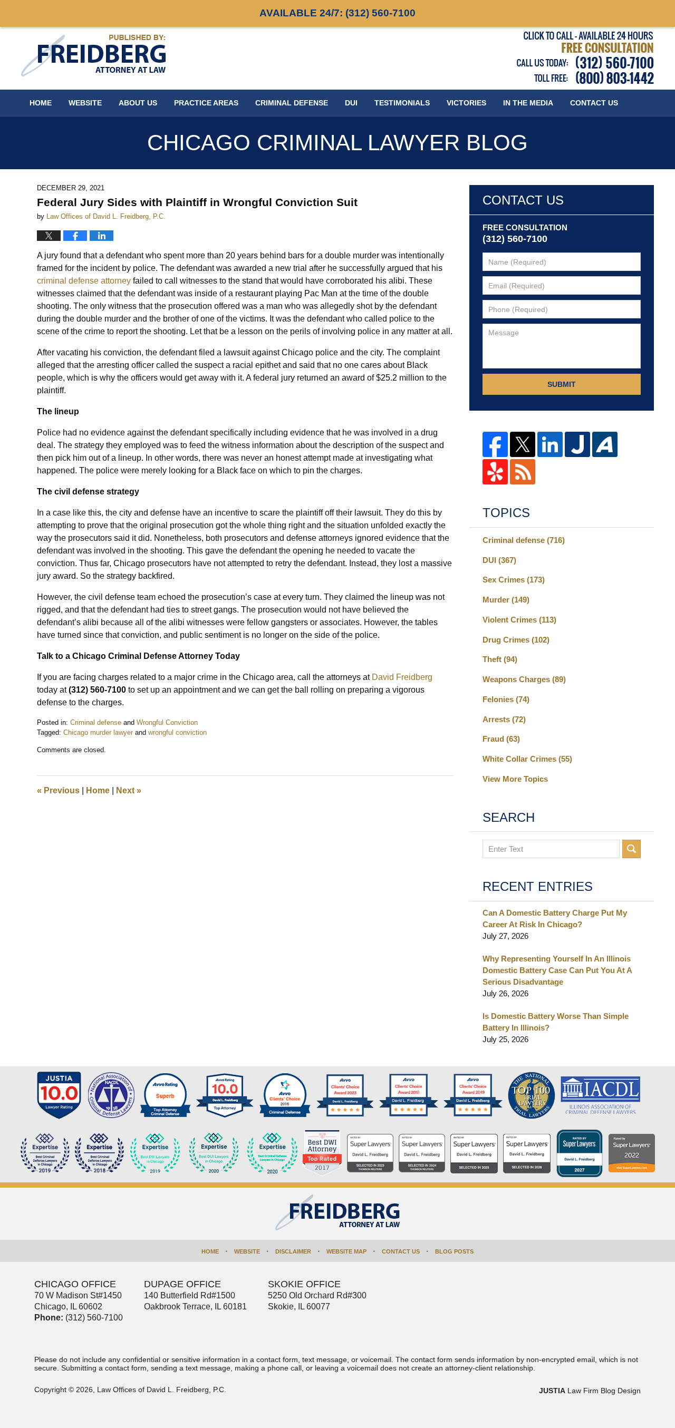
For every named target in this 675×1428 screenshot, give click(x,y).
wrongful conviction (177, 732)
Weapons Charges (524, 679)
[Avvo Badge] (165, 1095)
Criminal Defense (291, 103)
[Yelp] (495, 471)
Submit (561, 384)
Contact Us (401, 1251)
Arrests (504, 719)
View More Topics (515, 778)
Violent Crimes (519, 619)
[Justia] (577, 444)
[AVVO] (605, 444)
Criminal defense (95, 722)
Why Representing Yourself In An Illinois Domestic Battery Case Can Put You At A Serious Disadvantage (557, 970)
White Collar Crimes (527, 758)
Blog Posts (454, 1251)
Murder (506, 599)
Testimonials (402, 103)
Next (128, 790)
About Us (138, 103)
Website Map (346, 1251)
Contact (594, 103)
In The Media (528, 103)
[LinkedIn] (550, 444)
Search (631, 849)
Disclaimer (293, 1251)
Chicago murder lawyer (98, 732)
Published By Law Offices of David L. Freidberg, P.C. (585, 58)
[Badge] (214, 1153)
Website (85, 103)
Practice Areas (206, 103)
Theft (500, 659)
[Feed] (522, 471)
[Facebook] (495, 444)
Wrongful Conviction (167, 722)
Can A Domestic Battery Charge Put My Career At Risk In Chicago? (555, 918)
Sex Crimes (514, 579)
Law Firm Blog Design (590, 1390)
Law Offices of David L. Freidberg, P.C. (161, 1389)
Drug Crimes (516, 639)
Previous (58, 790)
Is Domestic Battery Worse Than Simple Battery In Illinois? (556, 1022)
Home (41, 103)
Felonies (506, 699)
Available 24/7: (337, 12)
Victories (466, 103)
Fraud (501, 738)
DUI (351, 103)
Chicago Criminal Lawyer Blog (93, 55)
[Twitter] (522, 444)
